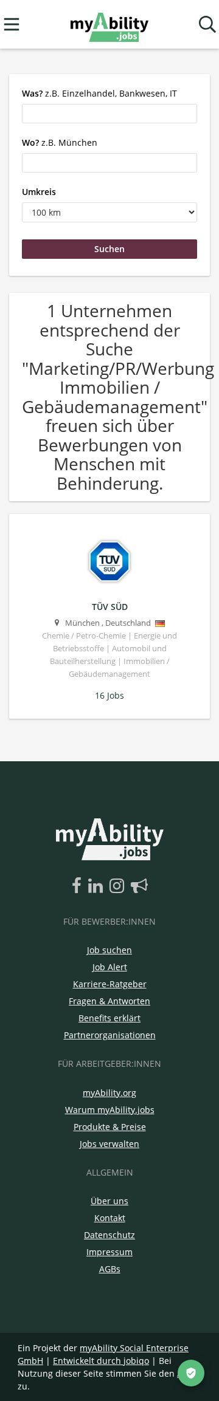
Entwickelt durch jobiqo (101, 1360)
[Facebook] (79, 886)
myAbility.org (109, 1092)
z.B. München (59, 142)
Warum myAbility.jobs (110, 1109)
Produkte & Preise (110, 1126)
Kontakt (109, 1218)
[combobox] (109, 113)
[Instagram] (118, 886)
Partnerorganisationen (110, 1035)
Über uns (109, 1201)
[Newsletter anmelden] (139, 886)
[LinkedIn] (97, 886)
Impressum (109, 1252)
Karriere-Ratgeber (110, 984)
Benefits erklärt (109, 1018)
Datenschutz (109, 1235)
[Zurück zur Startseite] (109, 24)
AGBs (109, 1269)
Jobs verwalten (109, 1143)
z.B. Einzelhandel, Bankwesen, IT (99, 93)
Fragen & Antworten (109, 1001)
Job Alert (109, 967)
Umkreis (39, 191)
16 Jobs (109, 695)
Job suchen (109, 950)
